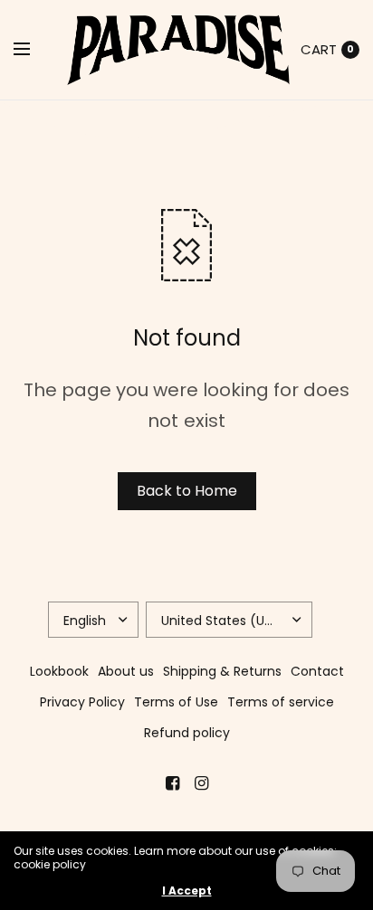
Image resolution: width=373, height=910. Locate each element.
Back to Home (187, 490)
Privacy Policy (82, 702)
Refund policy (187, 733)
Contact (317, 671)
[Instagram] (201, 783)
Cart (319, 49)
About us (126, 671)
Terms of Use (176, 702)
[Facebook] (172, 783)
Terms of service (280, 702)
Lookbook (59, 671)
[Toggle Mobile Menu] (33, 50)
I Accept (187, 891)
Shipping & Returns (222, 671)
